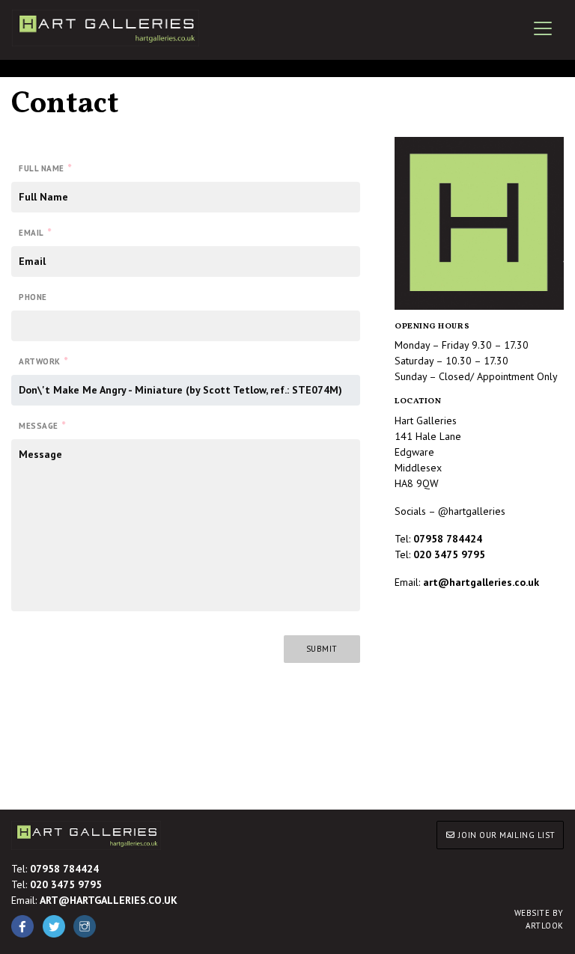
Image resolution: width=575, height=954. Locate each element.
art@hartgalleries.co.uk (481, 582)
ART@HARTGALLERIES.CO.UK (108, 900)
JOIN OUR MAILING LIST (506, 835)
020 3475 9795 (449, 554)
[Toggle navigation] (543, 28)
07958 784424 (64, 868)
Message (42, 425)
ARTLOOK (539, 919)
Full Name (45, 167)
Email (35, 232)
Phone (33, 297)
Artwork (43, 360)
